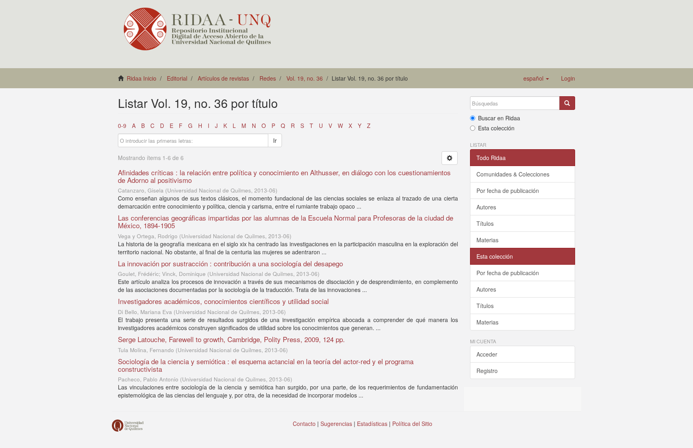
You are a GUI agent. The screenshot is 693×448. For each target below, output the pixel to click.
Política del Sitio (412, 424)
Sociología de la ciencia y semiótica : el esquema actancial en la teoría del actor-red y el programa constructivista (265, 365)
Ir (275, 140)
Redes (267, 78)
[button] (536, 78)
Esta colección (496, 128)
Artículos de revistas (223, 78)
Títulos (485, 223)
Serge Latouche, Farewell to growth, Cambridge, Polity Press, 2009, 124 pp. (231, 339)
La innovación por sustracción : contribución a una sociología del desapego (230, 263)
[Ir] (567, 103)
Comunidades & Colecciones (512, 174)
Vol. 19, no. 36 (304, 78)
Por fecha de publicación (507, 190)
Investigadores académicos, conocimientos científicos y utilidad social (223, 301)
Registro (487, 371)
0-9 (122, 126)
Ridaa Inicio (141, 78)
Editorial (177, 78)
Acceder (486, 354)
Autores (486, 207)
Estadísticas (372, 424)
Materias (487, 240)
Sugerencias (336, 424)
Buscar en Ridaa (499, 118)
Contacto (304, 424)
